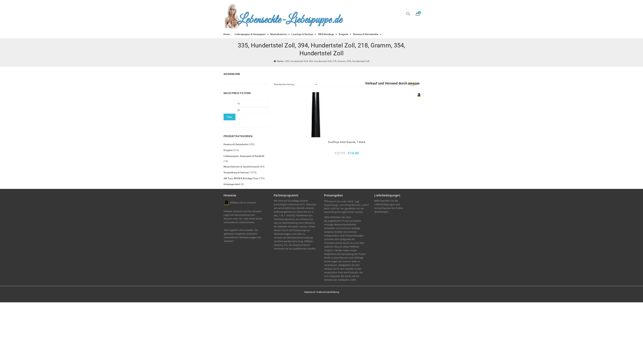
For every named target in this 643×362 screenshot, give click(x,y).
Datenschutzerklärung (328, 292)
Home (280, 61)
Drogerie (228, 150)
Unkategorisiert (232, 184)
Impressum (309, 292)
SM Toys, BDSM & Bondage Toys (241, 178)
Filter (229, 117)
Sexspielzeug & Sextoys (236, 172)
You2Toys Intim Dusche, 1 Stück (346, 142)
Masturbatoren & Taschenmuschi (242, 166)
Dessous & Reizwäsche (236, 144)
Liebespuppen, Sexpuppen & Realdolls (244, 156)
